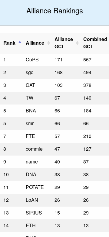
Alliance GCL (63, 43)
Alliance (35, 42)
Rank (9, 42)
